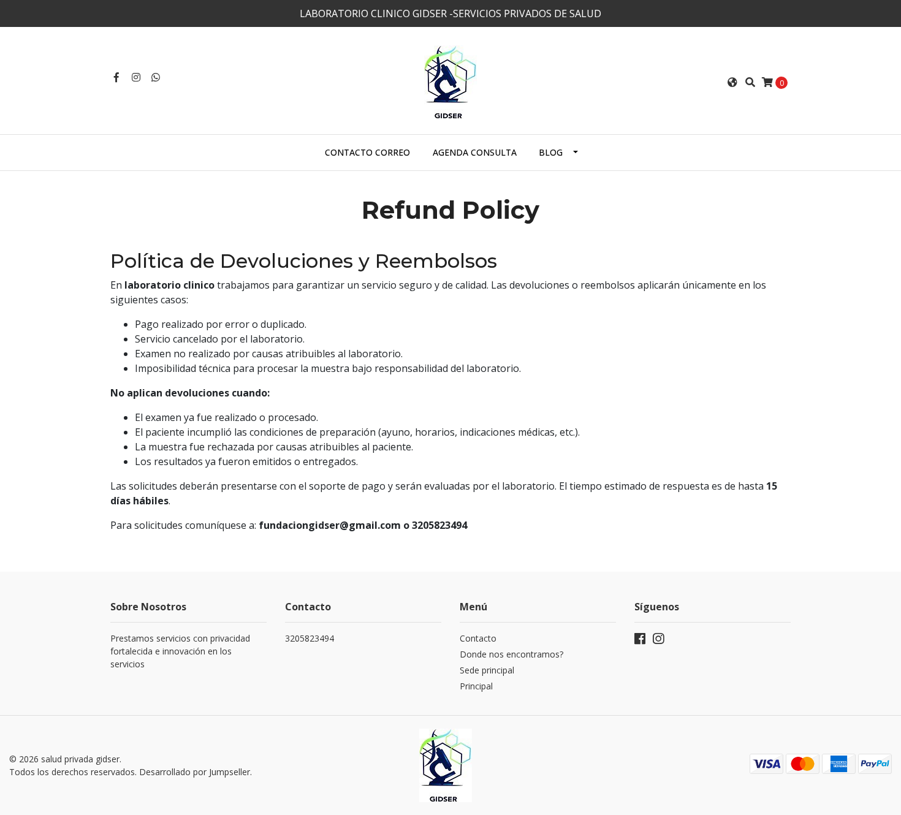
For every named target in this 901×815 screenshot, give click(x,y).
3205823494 (309, 638)
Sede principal (487, 670)
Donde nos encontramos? (511, 654)
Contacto (478, 638)
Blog (551, 152)
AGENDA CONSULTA (475, 152)
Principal (476, 686)
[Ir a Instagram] (136, 77)
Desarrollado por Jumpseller (194, 772)
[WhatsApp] (156, 77)
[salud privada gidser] (450, 81)
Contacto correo (367, 152)
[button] (732, 82)
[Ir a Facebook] (116, 77)
